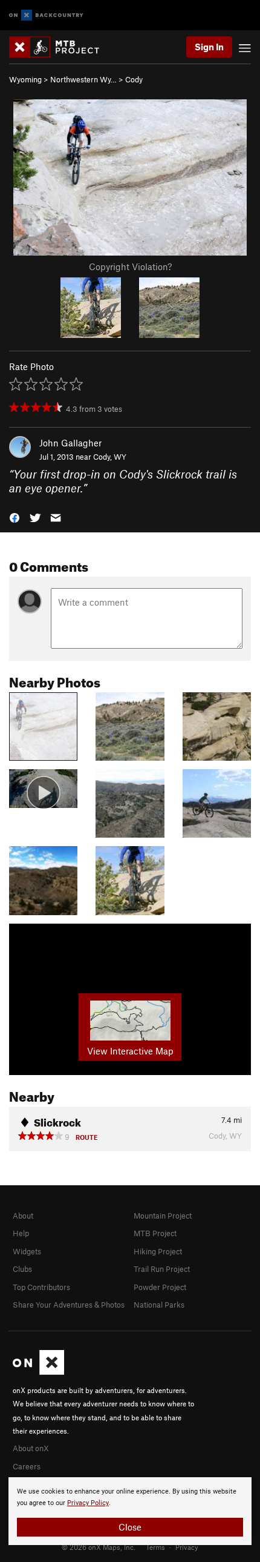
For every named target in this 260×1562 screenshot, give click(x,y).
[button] (14, 517)
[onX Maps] (38, 1372)
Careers (27, 1466)
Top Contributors (41, 1287)
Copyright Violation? (130, 266)
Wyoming (25, 79)
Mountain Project (163, 1215)
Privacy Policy (88, 1503)
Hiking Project (158, 1251)
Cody (134, 79)
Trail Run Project (162, 1269)
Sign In (209, 46)
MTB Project (155, 1233)
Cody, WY (109, 457)
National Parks (159, 1304)
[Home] (60, 47)
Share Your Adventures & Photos (69, 1304)
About (23, 1215)
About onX (31, 1448)
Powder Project (160, 1287)
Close (130, 1526)
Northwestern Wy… (83, 79)
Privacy (186, 1547)
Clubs (22, 1269)
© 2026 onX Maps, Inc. (98, 1547)
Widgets (27, 1251)
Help (21, 1233)
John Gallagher (70, 442)
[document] (130, 1511)
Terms (155, 1547)
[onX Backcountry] (46, 15)
